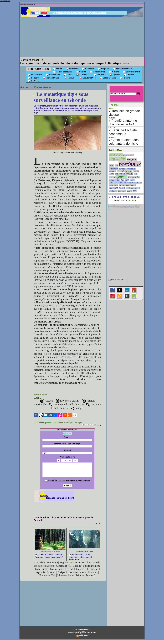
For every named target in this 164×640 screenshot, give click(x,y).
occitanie (131, 179)
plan (75, 419)
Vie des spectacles (63, 68)
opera (139, 179)
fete (135, 170)
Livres (69, 71)
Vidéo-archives (109, 74)
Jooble (133, 197)
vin (134, 187)
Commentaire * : (67, 453)
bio (116, 162)
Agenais (116, 71)
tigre (80, 419)
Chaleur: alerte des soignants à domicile (124, 138)
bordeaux (130, 161)
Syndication (83, 632)
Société (82, 68)
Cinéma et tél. (99, 68)
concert (122, 165)
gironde (48, 419)
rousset (113, 184)
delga (124, 168)
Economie (89, 65)
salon (122, 184)
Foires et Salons (52, 74)
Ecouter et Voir (89, 74)
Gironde (130, 71)
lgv (122, 176)
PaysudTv (73, 65)
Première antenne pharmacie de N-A (123, 118)
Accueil (58, 65)
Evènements (36, 71)
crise (119, 168)
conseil (112, 168)
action (41, 419)
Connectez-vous (5, 1)
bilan (111, 162)
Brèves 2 (35, 77)
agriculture (115, 151)
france (112, 173)
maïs (132, 176)
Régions (105, 65)
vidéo (129, 187)
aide (125, 151)
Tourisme (101, 71)
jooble (110, 205)
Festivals (71, 74)
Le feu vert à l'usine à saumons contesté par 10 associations (80, 553)
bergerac (132, 155)
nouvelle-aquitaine (117, 179)
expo (111, 170)
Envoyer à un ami (69, 397)
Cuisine (115, 68)
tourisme (122, 187)
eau (130, 168)
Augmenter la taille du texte (68, 400)
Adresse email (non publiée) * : (67, 440)
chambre (113, 165)
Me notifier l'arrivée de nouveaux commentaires (69, 477)
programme (124, 182)
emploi (136, 168)
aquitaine (117, 155)
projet (133, 181)
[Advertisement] (82, 36)
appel (131, 151)
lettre (118, 176)
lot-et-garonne (57, 419)
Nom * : (67, 433)
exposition (120, 170)
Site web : (67, 447)
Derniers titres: (30, 59)
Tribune (126, 74)
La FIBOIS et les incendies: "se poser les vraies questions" (84, 59)
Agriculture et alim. (124, 65)
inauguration (134, 173)
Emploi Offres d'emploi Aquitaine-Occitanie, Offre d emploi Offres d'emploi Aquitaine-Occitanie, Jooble (124, 203)
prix (116, 181)
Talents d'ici (84, 71)
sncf (128, 184)
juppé (112, 176)
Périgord (35, 74)
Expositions (54, 71)
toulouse (113, 187)
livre (127, 176)
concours (130, 165)
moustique (68, 419)
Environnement (133, 68)
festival (129, 170)
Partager (79, 404)
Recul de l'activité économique (123, 128)
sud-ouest (135, 184)
